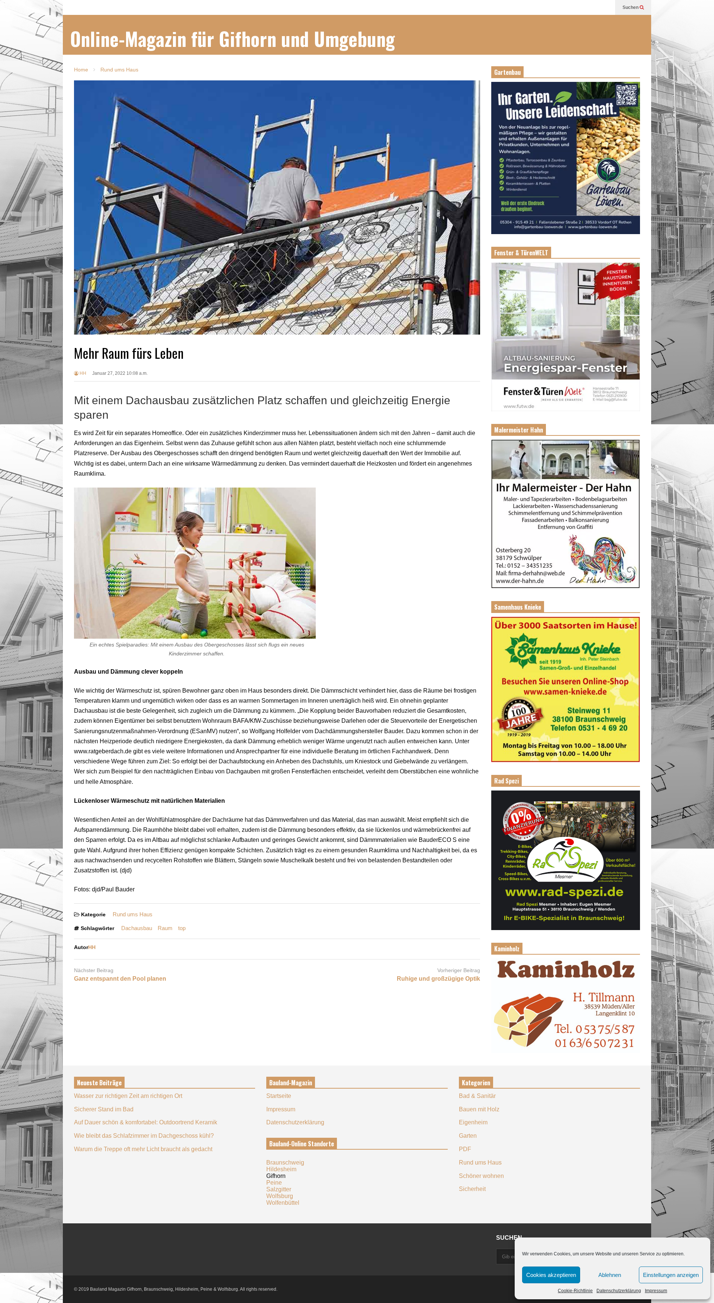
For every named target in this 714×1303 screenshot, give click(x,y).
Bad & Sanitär (477, 1096)
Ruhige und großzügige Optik (438, 978)
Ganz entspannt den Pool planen (120, 978)
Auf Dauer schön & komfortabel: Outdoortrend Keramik (145, 1122)
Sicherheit (472, 1189)
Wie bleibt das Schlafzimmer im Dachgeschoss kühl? (144, 1136)
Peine (274, 1182)
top (182, 928)
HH (82, 373)
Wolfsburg (279, 1196)
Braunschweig (285, 1162)
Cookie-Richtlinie (575, 1290)
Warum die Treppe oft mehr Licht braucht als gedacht (143, 1149)
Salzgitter (278, 1189)
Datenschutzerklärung (618, 1290)
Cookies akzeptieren (551, 1275)
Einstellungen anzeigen (671, 1275)
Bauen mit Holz (479, 1109)
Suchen (631, 7)
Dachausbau (136, 928)
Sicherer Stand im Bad (104, 1109)
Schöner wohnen (481, 1176)
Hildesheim (281, 1169)
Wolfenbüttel (282, 1203)
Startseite (278, 1096)
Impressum (656, 1290)
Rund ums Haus (132, 914)
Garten (468, 1136)
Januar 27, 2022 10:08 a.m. (120, 373)
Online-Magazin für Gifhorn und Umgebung (232, 38)
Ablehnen (609, 1275)
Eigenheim (473, 1122)
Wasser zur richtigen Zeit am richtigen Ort (128, 1096)
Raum (165, 928)
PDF (465, 1149)
